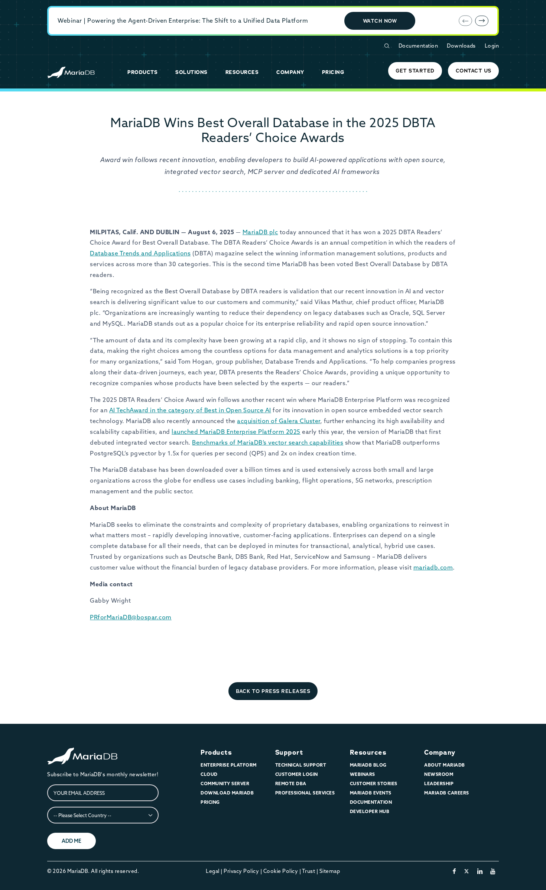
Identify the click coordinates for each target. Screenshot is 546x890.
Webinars (362, 774)
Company (439, 752)
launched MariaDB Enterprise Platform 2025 (236, 431)
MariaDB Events (370, 793)
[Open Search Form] (387, 46)
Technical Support (300, 765)
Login (492, 45)
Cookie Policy (280, 871)
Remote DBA (290, 783)
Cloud (209, 774)
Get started (415, 70)
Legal (213, 871)
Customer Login (296, 774)
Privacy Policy (241, 871)
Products (216, 752)
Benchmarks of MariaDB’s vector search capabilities (267, 442)
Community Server (225, 783)
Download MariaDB (227, 793)
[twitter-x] (467, 871)
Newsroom (438, 774)
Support (289, 752)
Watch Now (380, 20)
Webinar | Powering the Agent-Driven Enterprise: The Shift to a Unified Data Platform (183, 20)
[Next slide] (481, 21)
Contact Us (473, 70)
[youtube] (493, 871)
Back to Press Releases (273, 691)
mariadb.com (433, 567)
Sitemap (329, 871)
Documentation (418, 45)
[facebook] (454, 871)
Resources (368, 752)
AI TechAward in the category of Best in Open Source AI (190, 410)
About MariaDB (444, 765)
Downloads (461, 45)
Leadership (439, 783)
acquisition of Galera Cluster (278, 421)
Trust (308, 871)
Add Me (71, 841)
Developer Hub (370, 811)
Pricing (210, 802)
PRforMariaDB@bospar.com (131, 617)
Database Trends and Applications (140, 253)
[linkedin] (480, 871)
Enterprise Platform (229, 765)
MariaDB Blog (368, 765)
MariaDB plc (260, 232)
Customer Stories (373, 783)
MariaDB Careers (446, 793)
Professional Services (305, 793)
